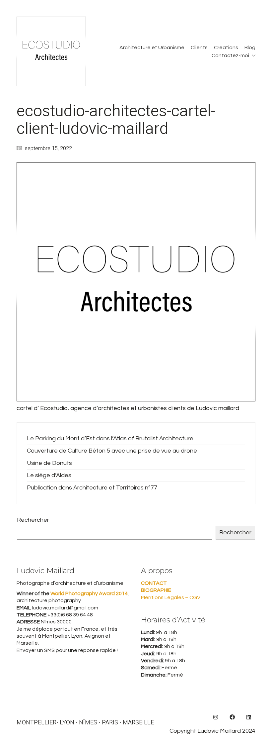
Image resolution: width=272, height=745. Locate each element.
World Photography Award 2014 (88, 593)
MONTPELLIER (36, 723)
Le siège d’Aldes (49, 475)
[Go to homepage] (51, 51)
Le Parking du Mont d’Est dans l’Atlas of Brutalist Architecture (110, 438)
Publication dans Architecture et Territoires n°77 (92, 487)
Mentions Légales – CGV (170, 597)
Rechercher (33, 520)
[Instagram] (215, 717)
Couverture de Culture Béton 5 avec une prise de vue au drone (112, 451)
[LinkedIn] (248, 717)
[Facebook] (232, 717)
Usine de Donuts (49, 463)
